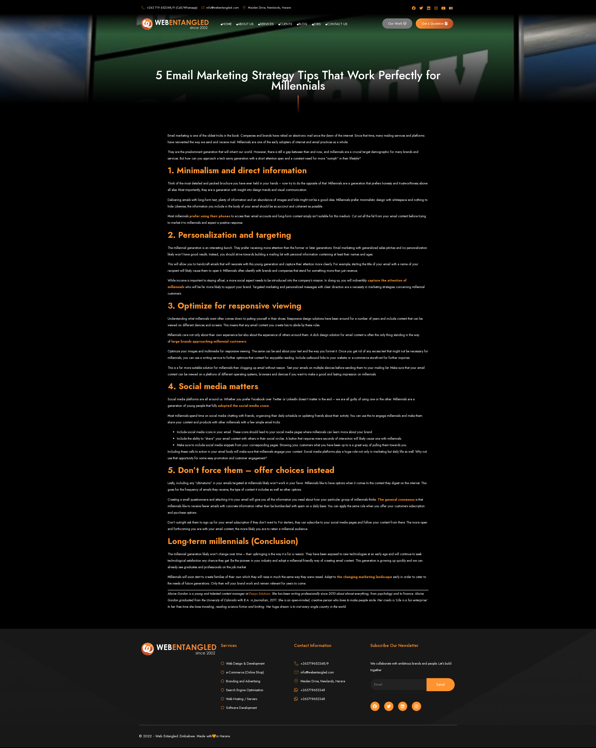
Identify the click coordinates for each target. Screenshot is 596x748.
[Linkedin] (428, 8)
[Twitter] (421, 8)
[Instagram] (436, 8)
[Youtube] (443, 8)
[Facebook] (413, 8)
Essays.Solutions (259, 593)
